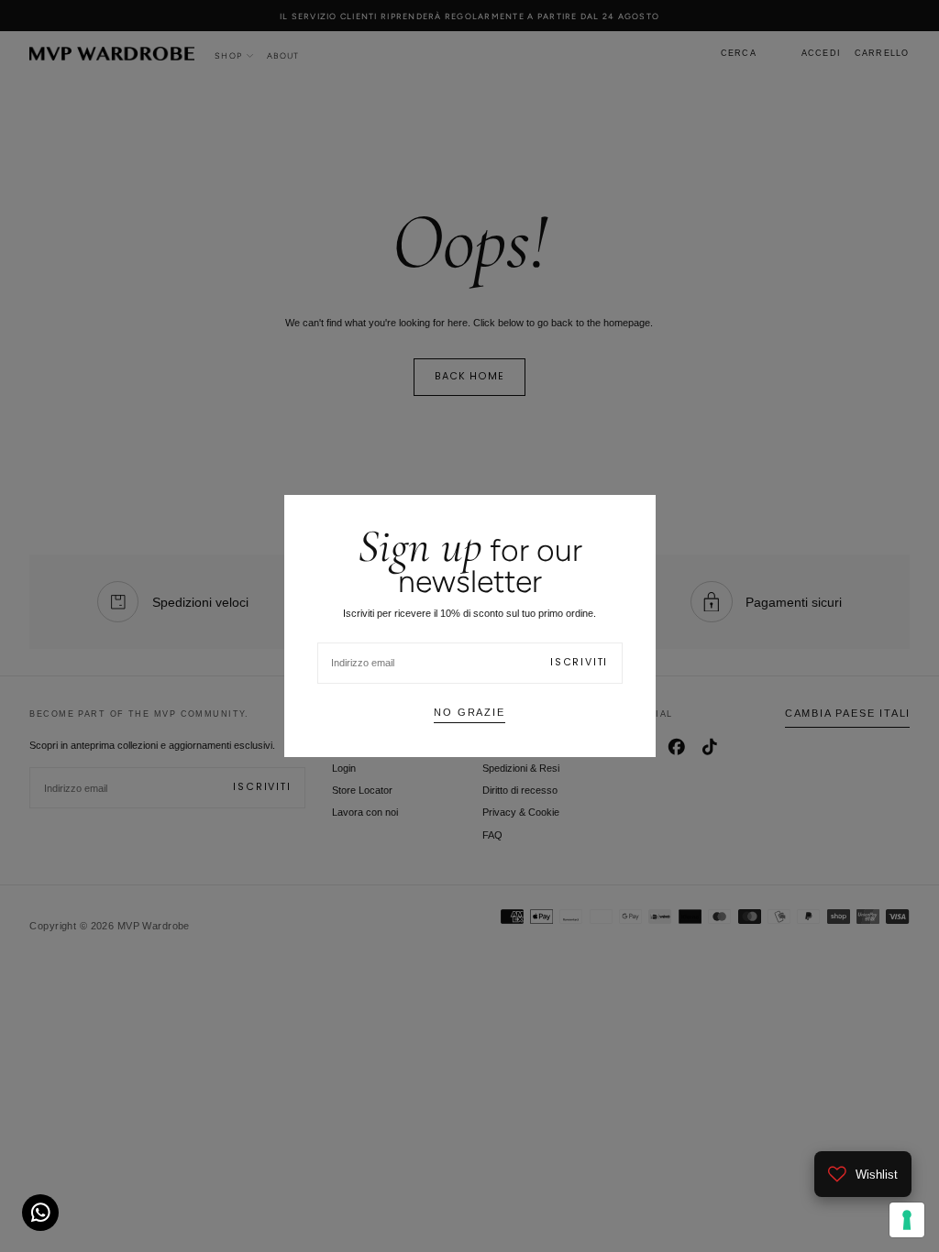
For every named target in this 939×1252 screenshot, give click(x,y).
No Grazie (469, 712)
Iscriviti (579, 662)
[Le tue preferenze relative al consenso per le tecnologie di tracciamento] (906, 1220)
